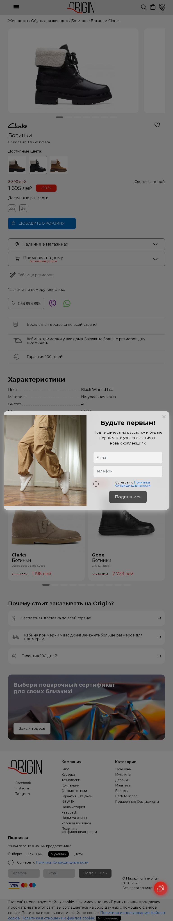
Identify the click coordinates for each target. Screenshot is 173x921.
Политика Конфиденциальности (132, 484)
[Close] (164, 416)
